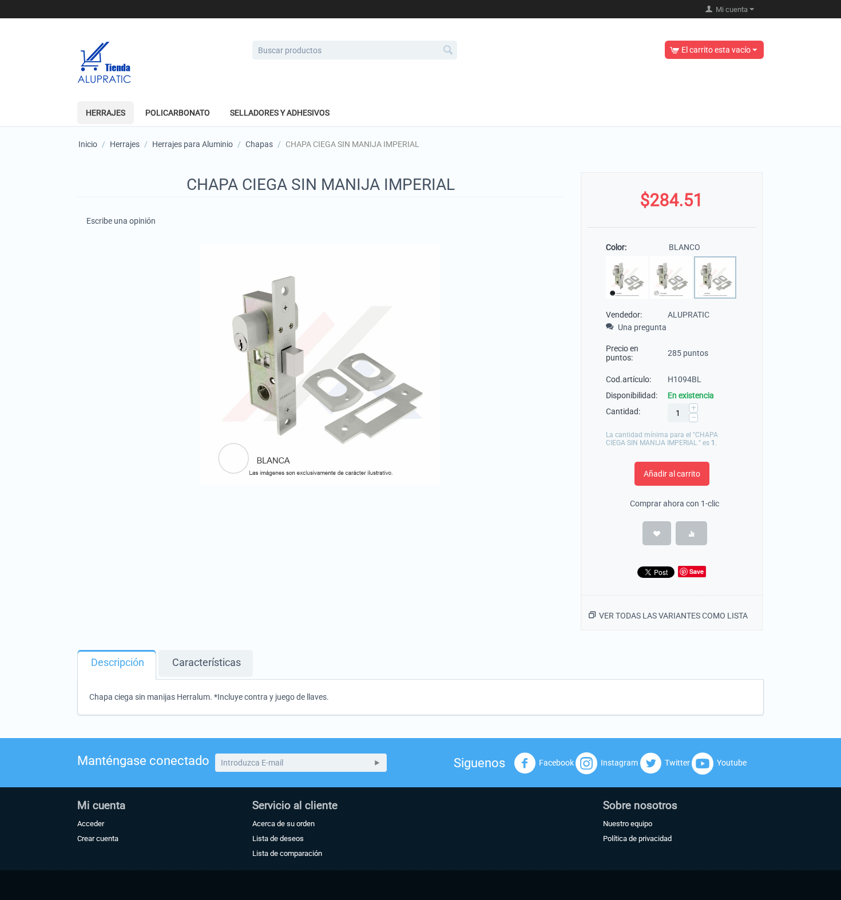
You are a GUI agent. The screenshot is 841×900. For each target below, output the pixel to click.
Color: (616, 247)
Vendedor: (624, 314)
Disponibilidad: (631, 395)
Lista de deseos (278, 838)
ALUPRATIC (688, 314)
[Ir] (377, 762)
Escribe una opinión (121, 220)
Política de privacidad (637, 838)
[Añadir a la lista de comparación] (691, 533)
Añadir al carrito (672, 473)
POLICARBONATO (177, 112)
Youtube (732, 762)
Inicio (87, 144)
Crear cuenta (97, 838)
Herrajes (105, 112)
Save (696, 571)
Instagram (619, 762)
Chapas (259, 144)
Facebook (556, 762)
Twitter (677, 762)
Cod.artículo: (628, 379)
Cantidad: (623, 411)
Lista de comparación (287, 853)
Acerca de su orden (283, 823)
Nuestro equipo (627, 823)
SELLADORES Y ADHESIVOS (280, 112)
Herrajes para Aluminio (192, 144)
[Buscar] (448, 50)
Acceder (90, 823)
